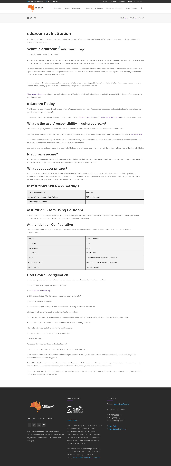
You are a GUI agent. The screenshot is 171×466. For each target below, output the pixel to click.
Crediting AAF (72, 420)
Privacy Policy (112, 426)
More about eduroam (35, 94)
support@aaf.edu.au (36, 1)
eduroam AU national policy (111, 117)
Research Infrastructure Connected (86, 457)
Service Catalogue (110, 1)
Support (122, 1)
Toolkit (130, 1)
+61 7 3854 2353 (53, 1)
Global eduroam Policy (86, 117)
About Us (130, 18)
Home (122, 18)
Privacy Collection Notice (116, 429)
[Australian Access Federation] (35, 8)
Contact (139, 1)
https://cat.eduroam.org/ (41, 291)
